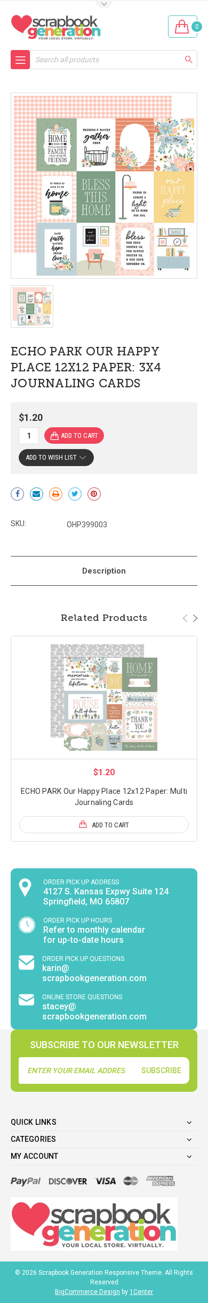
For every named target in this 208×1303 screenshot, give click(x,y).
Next (195, 618)
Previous (185, 618)
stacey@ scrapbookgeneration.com (94, 1011)
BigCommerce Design (87, 1292)
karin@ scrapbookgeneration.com (94, 973)
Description (104, 571)
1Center (141, 1292)
